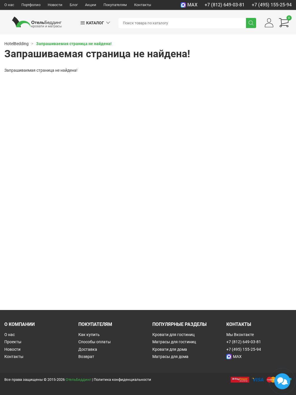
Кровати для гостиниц (173, 334)
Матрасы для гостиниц (174, 341)
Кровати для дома (169, 349)
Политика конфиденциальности (122, 379)
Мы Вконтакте (240, 334)
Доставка (87, 349)
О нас (9, 5)
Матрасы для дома (170, 356)
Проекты (12, 341)
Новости (55, 5)
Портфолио (30, 5)
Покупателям (115, 5)
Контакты (142, 5)
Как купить (89, 334)
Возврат (86, 356)
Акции (90, 5)
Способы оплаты (94, 341)
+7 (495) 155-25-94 (272, 5)
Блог (74, 5)
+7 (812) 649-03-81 (225, 5)
